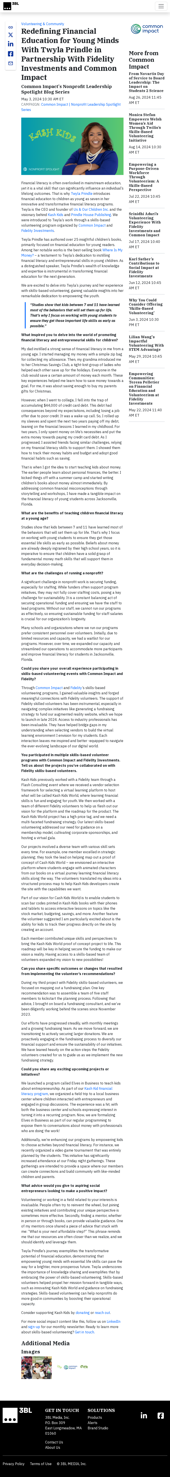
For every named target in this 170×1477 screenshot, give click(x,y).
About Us (52, 1447)
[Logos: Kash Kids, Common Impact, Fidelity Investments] (72, 1367)
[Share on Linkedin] (10, 44)
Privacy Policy (14, 1464)
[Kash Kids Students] (36, 1367)
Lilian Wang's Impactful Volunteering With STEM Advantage (146, 343)
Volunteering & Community (42, 24)
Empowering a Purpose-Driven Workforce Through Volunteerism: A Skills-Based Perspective (144, 177)
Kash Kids (55, 214)
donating (83, 1312)
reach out (102, 1312)
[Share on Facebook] (10, 53)
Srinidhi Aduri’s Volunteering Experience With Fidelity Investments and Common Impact (145, 224)
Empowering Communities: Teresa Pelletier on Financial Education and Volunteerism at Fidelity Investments (144, 389)
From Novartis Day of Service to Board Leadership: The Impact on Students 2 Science (146, 82)
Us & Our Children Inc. (91, 209)
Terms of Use (41, 1464)
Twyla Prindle (82, 193)
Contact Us (54, 1442)
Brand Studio (98, 1428)
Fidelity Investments (37, 230)
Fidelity (76, 688)
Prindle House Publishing (91, 214)
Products (95, 1417)
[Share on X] (10, 34)
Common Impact (92, 225)
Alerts (92, 1423)
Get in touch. (85, 1332)
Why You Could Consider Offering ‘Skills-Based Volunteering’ (146, 306)
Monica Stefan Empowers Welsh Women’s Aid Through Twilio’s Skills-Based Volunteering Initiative (145, 127)
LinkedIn (113, 1321)
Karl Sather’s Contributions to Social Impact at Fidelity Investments (144, 267)
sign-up (34, 1327)
